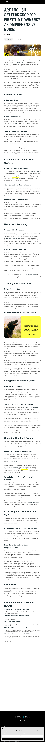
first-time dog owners (20, 62)
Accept (22, 738)
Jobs (5, 726)
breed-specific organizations (17, 461)
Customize (22, 735)
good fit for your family (34, 502)
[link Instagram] (21, 720)
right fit (8, 523)
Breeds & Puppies (8, 39)
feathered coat (13, 123)
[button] (6, 328)
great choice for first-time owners (27, 274)
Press (24, 726)
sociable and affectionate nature (30, 407)
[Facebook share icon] (18, 39)
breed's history (24, 468)
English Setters (8, 59)
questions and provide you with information (18, 467)
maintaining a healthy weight (13, 238)
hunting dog (19, 112)
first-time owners (35, 171)
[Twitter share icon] (16, 39)
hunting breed (15, 176)
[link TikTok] (24, 720)
